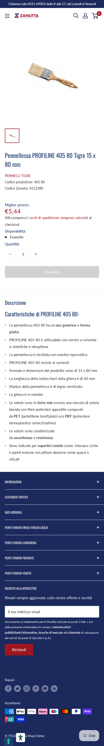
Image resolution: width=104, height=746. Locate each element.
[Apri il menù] (7, 16)
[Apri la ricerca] (76, 15)
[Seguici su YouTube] (45, 688)
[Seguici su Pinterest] (35, 688)
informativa (30, 627)
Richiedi (19, 649)
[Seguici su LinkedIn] (54, 688)
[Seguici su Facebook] (8, 688)
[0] (95, 16)
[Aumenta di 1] (36, 254)
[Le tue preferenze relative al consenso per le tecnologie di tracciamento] (8, 741)
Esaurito (52, 272)
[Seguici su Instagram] (26, 688)
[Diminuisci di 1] (10, 254)
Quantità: (12, 244)
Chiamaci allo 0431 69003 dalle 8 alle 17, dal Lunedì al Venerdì (52, 4)
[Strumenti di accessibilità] (20, 737)
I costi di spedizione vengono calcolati (57, 217)
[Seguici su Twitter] (17, 688)
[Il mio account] (85, 15)
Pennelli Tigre (18, 176)
